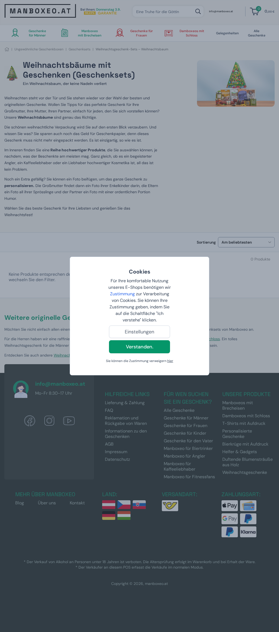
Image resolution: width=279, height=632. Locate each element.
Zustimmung (122, 294)
